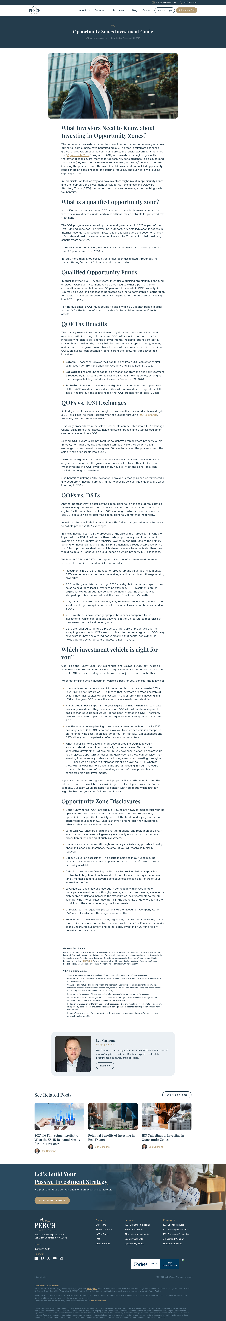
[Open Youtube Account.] (54, 1258)
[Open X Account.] (48, 1258)
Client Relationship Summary (47, 1285)
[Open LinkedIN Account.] (36, 1258)
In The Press (102, 1234)
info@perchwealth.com (166, 2)
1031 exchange (148, 414)
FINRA (84, 961)
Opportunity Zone (78, 155)
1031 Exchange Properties (176, 1234)
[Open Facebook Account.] (42, 1258)
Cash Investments (134, 1239)
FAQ (98, 1239)
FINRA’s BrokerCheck (97, 1301)
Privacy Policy (41, 1277)
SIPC (90, 961)
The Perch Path (104, 1229)
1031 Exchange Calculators (176, 1229)
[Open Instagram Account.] (61, 1258)
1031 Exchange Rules (173, 1224)
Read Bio (105, 1065)
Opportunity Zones (134, 1243)
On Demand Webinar (173, 1239)
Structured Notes (134, 1229)
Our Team (101, 1224)
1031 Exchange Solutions (137, 1224)
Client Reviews (103, 1243)
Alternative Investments (137, 1234)
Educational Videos (172, 1243)
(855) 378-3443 (190, 2)
